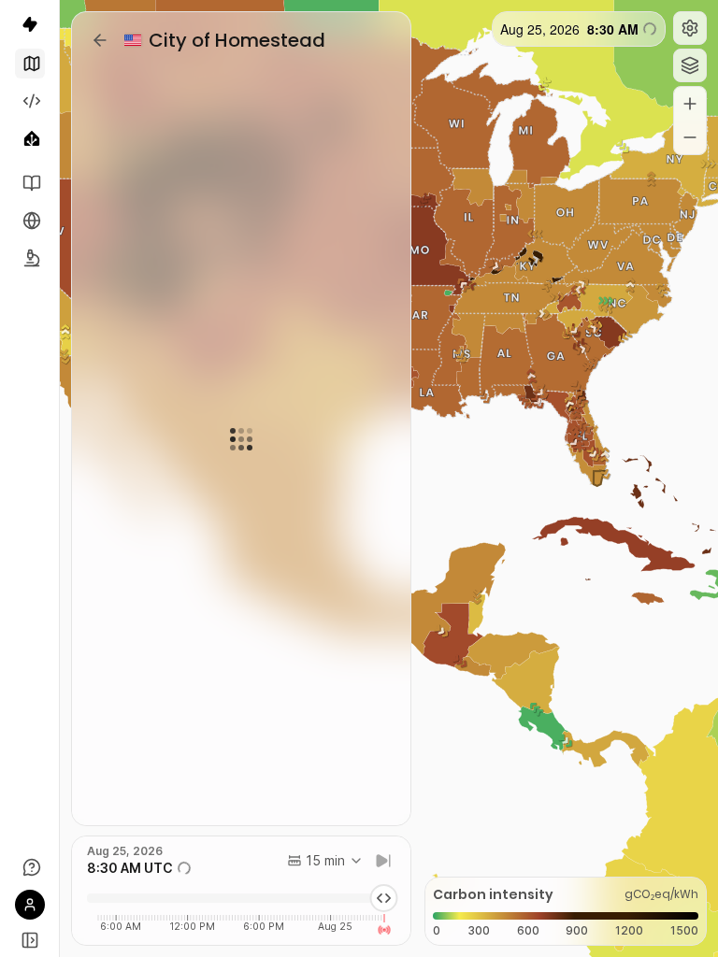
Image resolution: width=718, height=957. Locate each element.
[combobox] (325, 861)
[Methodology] (30, 258)
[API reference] (30, 183)
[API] (30, 101)
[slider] (383, 898)
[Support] (30, 867)
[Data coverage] (30, 221)
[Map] (30, 64)
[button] (690, 28)
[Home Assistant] (30, 138)
